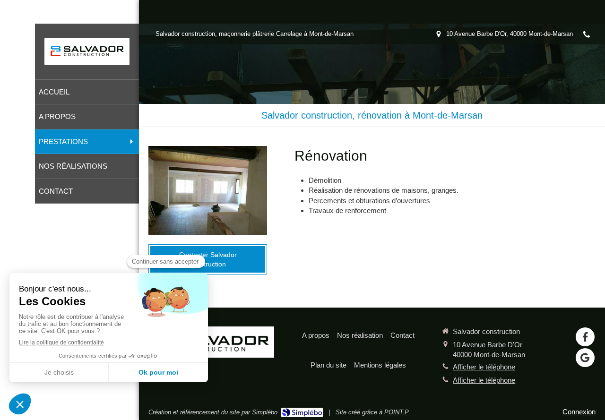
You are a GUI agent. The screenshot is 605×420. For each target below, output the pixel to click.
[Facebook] (585, 336)
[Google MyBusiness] (585, 357)
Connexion (579, 412)
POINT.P (396, 412)
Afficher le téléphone (484, 367)
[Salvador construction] (87, 57)
